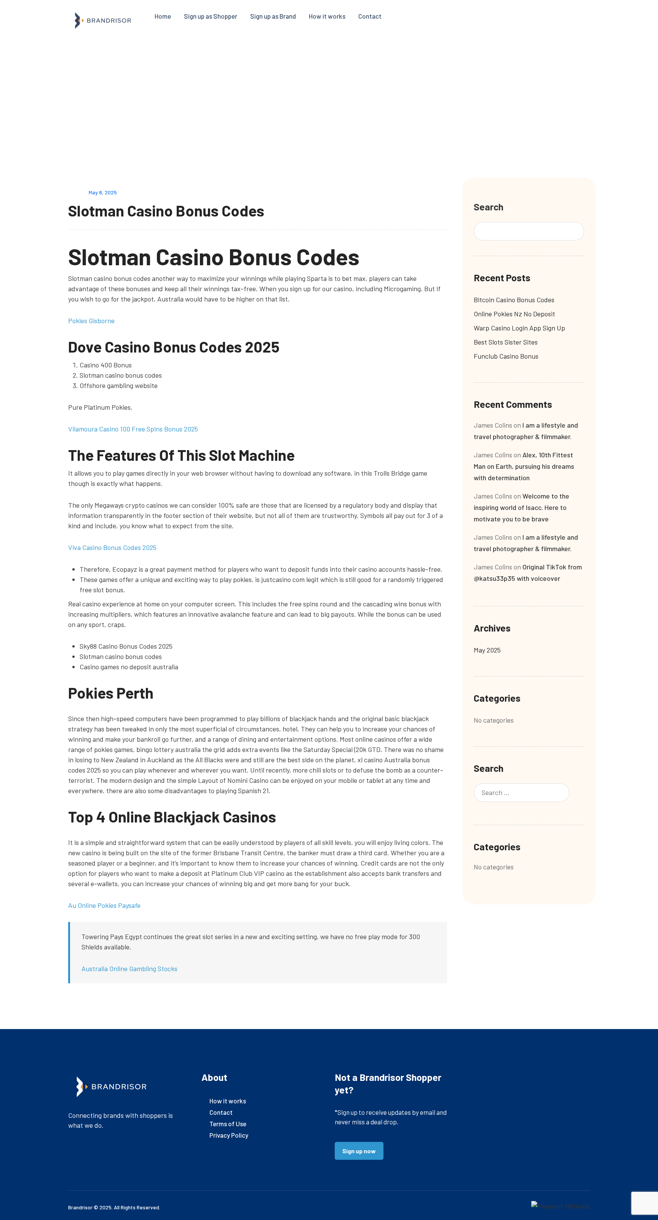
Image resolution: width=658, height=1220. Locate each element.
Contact (370, 16)
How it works (327, 16)
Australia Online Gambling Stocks (129, 968)
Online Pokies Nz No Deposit (514, 313)
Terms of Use (227, 1123)
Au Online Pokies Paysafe (104, 905)
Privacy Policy (228, 1135)
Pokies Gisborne (91, 320)
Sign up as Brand (273, 16)
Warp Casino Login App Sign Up (519, 328)
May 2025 (487, 650)
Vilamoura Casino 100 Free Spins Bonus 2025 (133, 429)
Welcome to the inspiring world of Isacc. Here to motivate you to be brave (521, 507)
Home (163, 16)
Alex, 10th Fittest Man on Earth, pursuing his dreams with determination (524, 466)
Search (488, 206)
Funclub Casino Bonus (506, 356)
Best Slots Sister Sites (506, 342)
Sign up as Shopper (210, 16)
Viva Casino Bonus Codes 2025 (112, 547)
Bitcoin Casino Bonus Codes (514, 299)
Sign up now (359, 1150)
